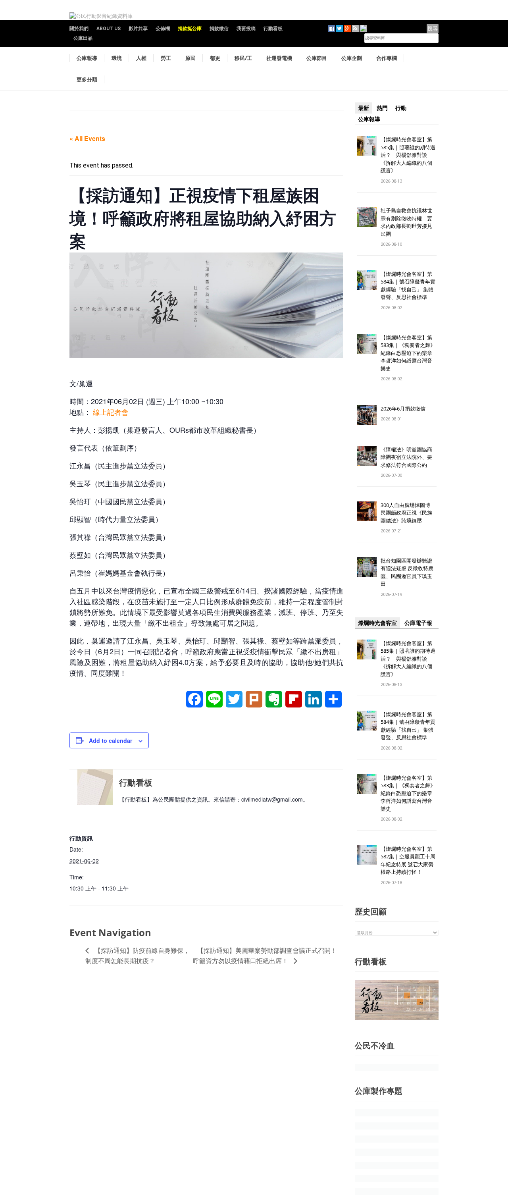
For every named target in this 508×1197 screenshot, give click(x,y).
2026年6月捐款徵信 (403, 408)
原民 (190, 58)
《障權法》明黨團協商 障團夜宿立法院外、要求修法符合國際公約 (409, 457)
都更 (215, 58)
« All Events (87, 138)
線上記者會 (111, 412)
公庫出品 (82, 38)
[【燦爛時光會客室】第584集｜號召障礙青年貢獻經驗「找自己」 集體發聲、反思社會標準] (367, 280)
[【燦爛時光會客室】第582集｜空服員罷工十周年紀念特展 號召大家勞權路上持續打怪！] (367, 855)
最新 (363, 108)
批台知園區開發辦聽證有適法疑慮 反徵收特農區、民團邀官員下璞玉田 (407, 572)
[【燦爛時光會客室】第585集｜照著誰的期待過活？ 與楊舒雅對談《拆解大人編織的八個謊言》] (367, 145)
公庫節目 (316, 58)
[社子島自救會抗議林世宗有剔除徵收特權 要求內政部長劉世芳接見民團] (367, 217)
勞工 (166, 58)
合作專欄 (386, 58)
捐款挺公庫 (190, 28)
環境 (117, 58)
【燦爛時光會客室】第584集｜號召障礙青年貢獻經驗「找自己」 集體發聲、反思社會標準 (408, 285)
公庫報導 (87, 58)
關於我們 (79, 28)
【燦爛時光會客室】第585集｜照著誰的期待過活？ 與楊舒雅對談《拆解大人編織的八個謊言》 (408, 155)
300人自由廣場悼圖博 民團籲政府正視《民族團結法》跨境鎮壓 (408, 512)
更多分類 (87, 79)
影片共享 (138, 28)
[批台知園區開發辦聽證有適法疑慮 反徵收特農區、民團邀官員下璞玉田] (367, 566)
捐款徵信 (219, 28)
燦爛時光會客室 (377, 623)
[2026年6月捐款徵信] (367, 414)
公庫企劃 (351, 58)
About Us (108, 28)
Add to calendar (110, 740)
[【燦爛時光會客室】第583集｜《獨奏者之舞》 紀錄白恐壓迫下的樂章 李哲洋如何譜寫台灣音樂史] (367, 343)
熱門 (382, 108)
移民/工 (243, 58)
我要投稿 (246, 28)
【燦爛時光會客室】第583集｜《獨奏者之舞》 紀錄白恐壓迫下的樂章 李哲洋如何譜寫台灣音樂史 (408, 353)
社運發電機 (279, 58)
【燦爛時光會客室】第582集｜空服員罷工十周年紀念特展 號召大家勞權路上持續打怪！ (408, 860)
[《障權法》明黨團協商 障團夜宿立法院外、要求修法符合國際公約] (367, 455)
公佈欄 (163, 28)
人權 (141, 58)
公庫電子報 (418, 623)
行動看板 (273, 28)
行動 (400, 108)
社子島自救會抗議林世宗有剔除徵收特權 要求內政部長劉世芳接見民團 (406, 222)
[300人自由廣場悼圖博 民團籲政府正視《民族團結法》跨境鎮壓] (367, 511)
